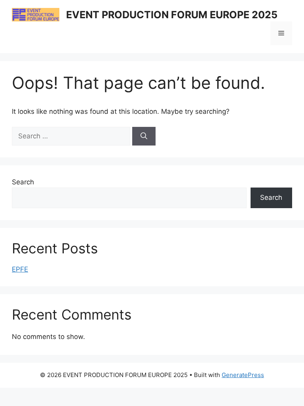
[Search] (144, 136)
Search (23, 182)
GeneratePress (243, 375)
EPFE (20, 269)
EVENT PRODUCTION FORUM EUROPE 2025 (171, 15)
